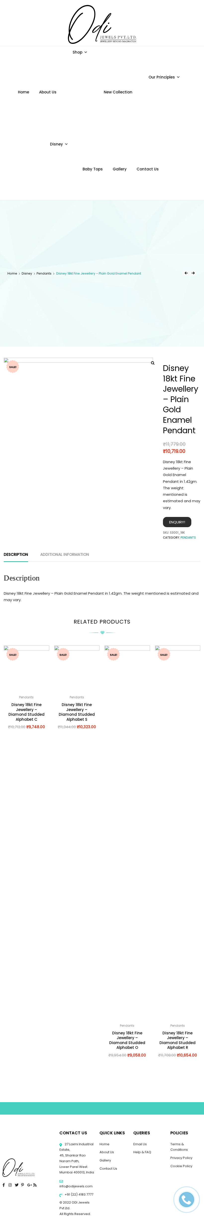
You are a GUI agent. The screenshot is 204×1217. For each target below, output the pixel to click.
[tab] (16, 555)
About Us (47, 92)
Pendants (44, 273)
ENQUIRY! (177, 522)
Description (16, 554)
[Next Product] (193, 273)
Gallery (120, 169)
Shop (77, 52)
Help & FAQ (142, 1152)
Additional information (64, 554)
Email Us (140, 1144)
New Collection (118, 92)
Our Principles (162, 77)
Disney (56, 144)
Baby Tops (93, 169)
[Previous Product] (186, 273)
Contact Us (148, 169)
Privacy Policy (181, 1157)
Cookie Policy (181, 1166)
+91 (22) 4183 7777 (78, 1194)
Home (23, 92)
